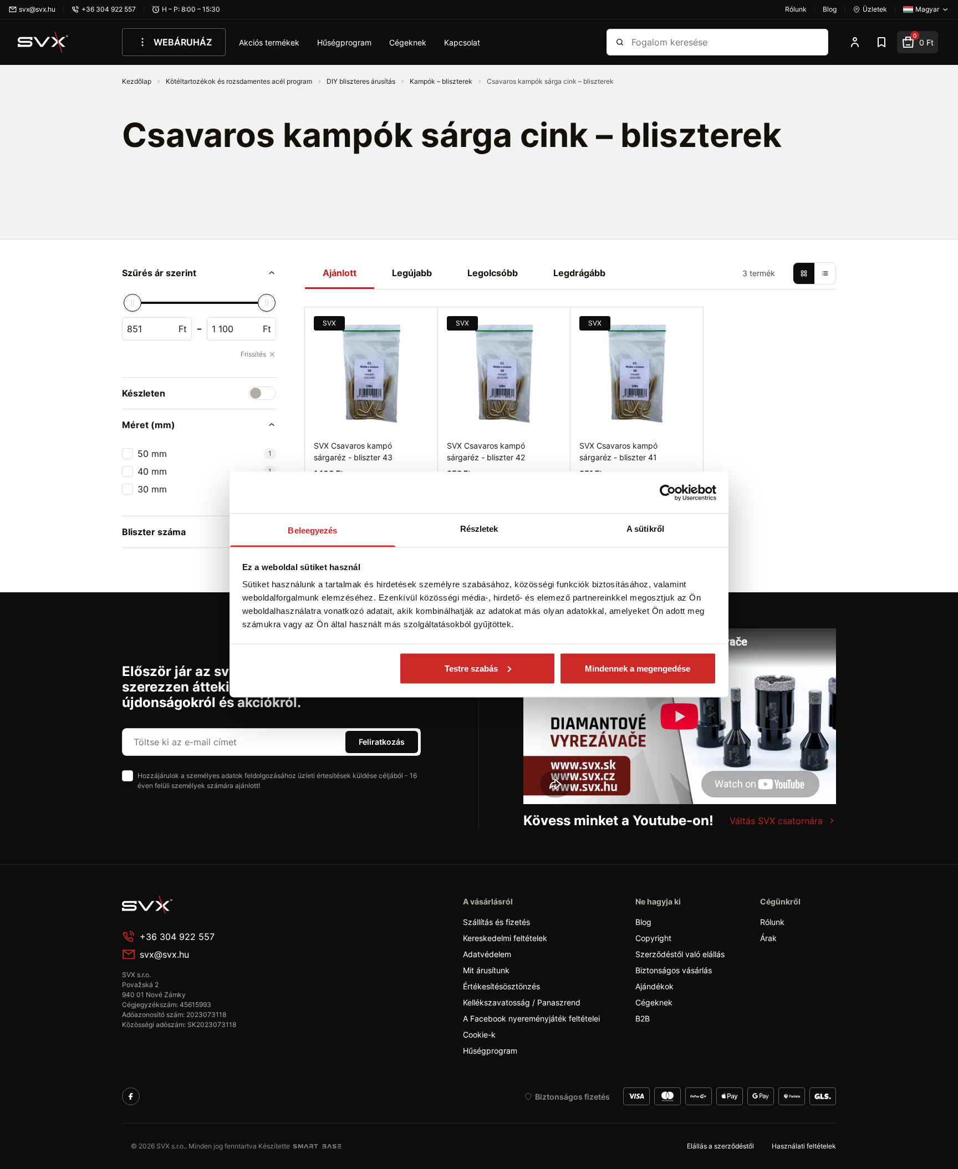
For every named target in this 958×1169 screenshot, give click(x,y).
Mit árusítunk (486, 970)
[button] (199, 272)
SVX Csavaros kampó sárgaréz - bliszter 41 (618, 451)
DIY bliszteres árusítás (362, 81)
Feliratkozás (382, 741)
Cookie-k (479, 1034)
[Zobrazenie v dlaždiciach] (803, 273)
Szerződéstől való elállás (680, 954)
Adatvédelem (487, 954)
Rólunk (772, 922)
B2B (642, 1018)
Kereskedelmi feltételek (505, 938)
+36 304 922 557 (177, 936)
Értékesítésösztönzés (501, 986)
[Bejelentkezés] (855, 42)
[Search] (619, 42)
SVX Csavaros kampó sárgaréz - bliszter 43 (353, 451)
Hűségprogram (344, 42)
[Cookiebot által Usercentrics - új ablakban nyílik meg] (667, 492)
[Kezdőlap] (43, 42)
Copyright (653, 938)
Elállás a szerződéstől (720, 1146)
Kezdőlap (137, 81)
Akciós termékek (269, 42)
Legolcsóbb (492, 272)
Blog (643, 922)
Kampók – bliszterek (442, 81)
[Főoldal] (205, 904)
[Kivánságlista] (881, 42)
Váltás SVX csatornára (776, 820)
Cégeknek (407, 42)
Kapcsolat (462, 42)
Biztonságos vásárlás (673, 970)
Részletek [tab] (479, 528)
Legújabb (412, 272)
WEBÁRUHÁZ (183, 42)
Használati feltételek (804, 1146)
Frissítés (253, 354)
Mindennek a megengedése (637, 668)
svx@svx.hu (164, 954)
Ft (183, 328)
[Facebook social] (131, 1096)
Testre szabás (471, 668)
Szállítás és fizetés (496, 922)
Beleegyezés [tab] (312, 530)
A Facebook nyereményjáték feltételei (531, 1018)
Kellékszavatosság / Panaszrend (521, 1002)
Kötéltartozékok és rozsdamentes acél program (240, 81)
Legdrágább (579, 272)
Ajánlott (339, 272)
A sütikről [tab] (645, 528)
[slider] (132, 303)
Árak (768, 938)
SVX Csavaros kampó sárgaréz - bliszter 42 (486, 451)
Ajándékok (654, 986)
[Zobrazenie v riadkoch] (824, 273)
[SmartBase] (317, 1146)
